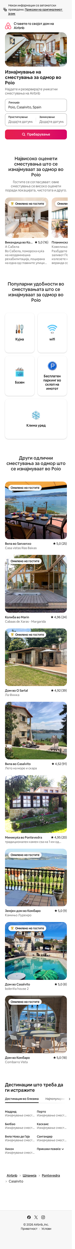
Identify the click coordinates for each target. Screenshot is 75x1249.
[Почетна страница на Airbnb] (8, 25)
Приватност (29, 1229)
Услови (46, 1229)
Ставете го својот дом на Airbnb (34, 26)
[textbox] (20, 121)
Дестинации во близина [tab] (22, 1099)
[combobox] (36, 107)
